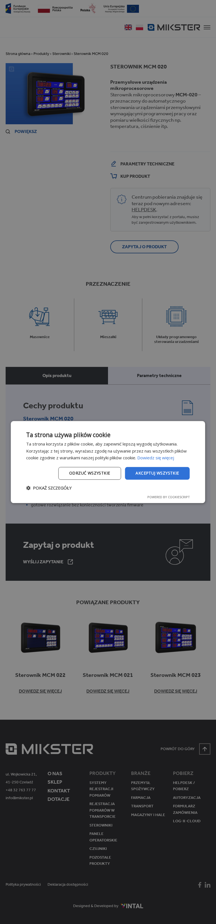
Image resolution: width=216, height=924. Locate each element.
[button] (49, 487)
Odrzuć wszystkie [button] (89, 473)
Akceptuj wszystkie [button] (157, 473)
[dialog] (108, 462)
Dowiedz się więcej (155, 458)
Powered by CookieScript (168, 497)
